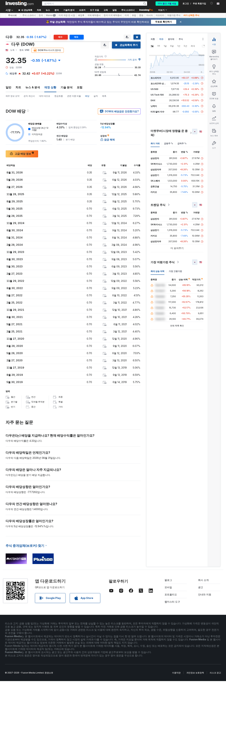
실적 (96, 96)
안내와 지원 (204, 594)
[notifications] (212, 3)
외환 (153, 39)
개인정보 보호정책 (195, 672)
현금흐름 (58, 96)
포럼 (79, 87)
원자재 (171, 39)
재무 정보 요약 (12, 96)
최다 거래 (155, 143)
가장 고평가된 (175, 271)
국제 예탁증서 (94, 15)
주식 (181, 39)
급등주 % (168, 143)
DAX (153, 100)
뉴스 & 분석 (32, 87)
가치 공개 (132, 59)
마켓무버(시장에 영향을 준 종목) (169, 133)
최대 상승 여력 (157, 271)
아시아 (149, 15)
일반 (8, 87)
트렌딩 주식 (158, 205)
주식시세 (12, 15)
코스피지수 (156, 77)
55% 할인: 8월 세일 (167, 3)
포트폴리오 (171, 594)
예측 (104, 96)
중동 (141, 15)
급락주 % (181, 143)
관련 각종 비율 (74, 96)
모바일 (168, 587)
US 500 (154, 89)
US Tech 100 (157, 94)
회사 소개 (203, 579)
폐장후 (81, 15)
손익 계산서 (29, 96)
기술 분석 (67, 87)
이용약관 (176, 672)
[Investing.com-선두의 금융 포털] (20, 3)
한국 (41, 15)
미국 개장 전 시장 (67, 15)
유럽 (134, 15)
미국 (127, 15)
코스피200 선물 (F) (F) (162, 83)
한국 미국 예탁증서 (113, 15)
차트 (18, 87)
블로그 (168, 579)
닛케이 (154, 106)
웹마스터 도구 (172, 601)
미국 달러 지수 (157, 111)
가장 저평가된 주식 (163, 262)
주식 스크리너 (128, 10)
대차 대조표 (44, 96)
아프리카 (160, 15)
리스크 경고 (215, 672)
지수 (161, 39)
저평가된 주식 (173, 15)
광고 (200, 587)
